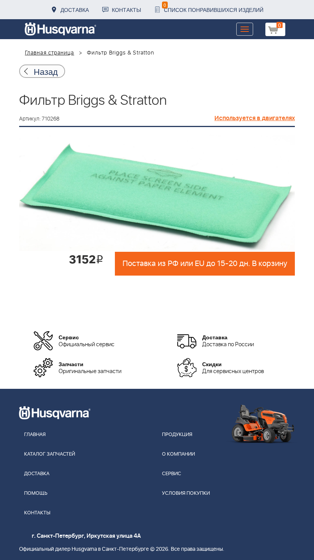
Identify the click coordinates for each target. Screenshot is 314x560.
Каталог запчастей (49, 454)
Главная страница (49, 53)
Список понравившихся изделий (213, 7)
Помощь (35, 493)
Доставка (75, 9)
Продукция (177, 434)
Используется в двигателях (254, 118)
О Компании (178, 454)
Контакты (126, 9)
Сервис (171, 473)
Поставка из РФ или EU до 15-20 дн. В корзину (205, 263)
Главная (35, 434)
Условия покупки (186, 493)
